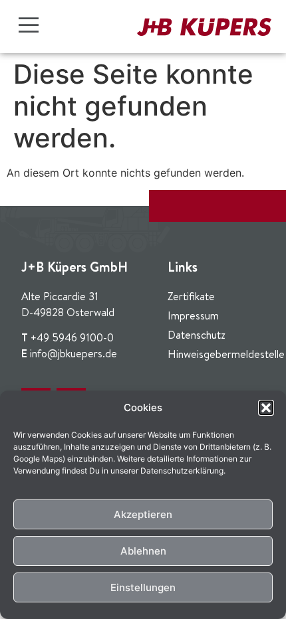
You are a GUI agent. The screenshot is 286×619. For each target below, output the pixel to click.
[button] (266, 407)
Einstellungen (143, 587)
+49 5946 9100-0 (72, 337)
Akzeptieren (143, 514)
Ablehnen (143, 551)
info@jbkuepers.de (73, 353)
